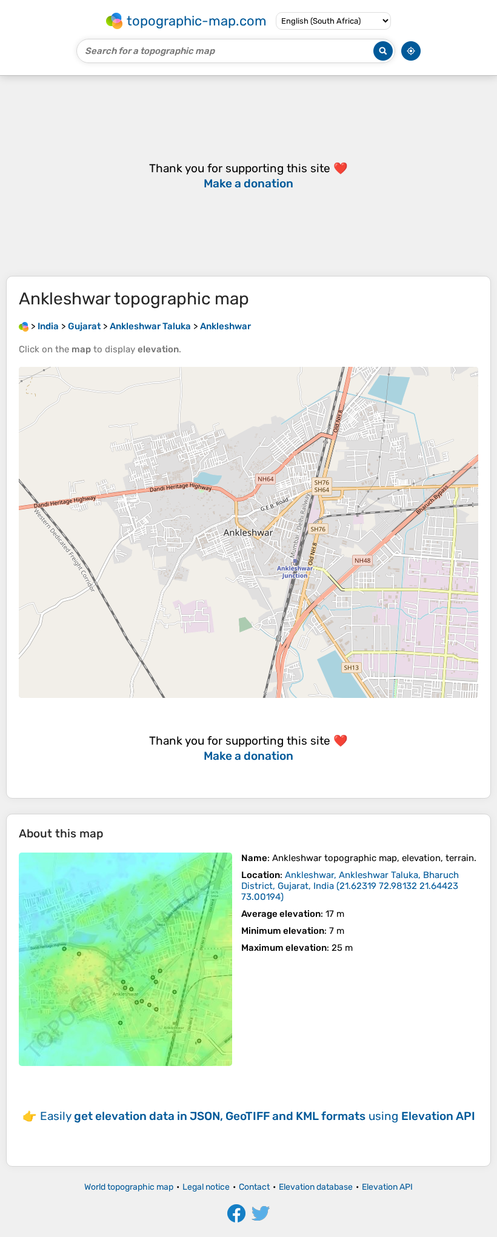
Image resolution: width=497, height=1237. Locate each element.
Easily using (257, 1116)
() (350, 886)
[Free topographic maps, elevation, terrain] (23, 326)
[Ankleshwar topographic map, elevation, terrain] (125, 959)
